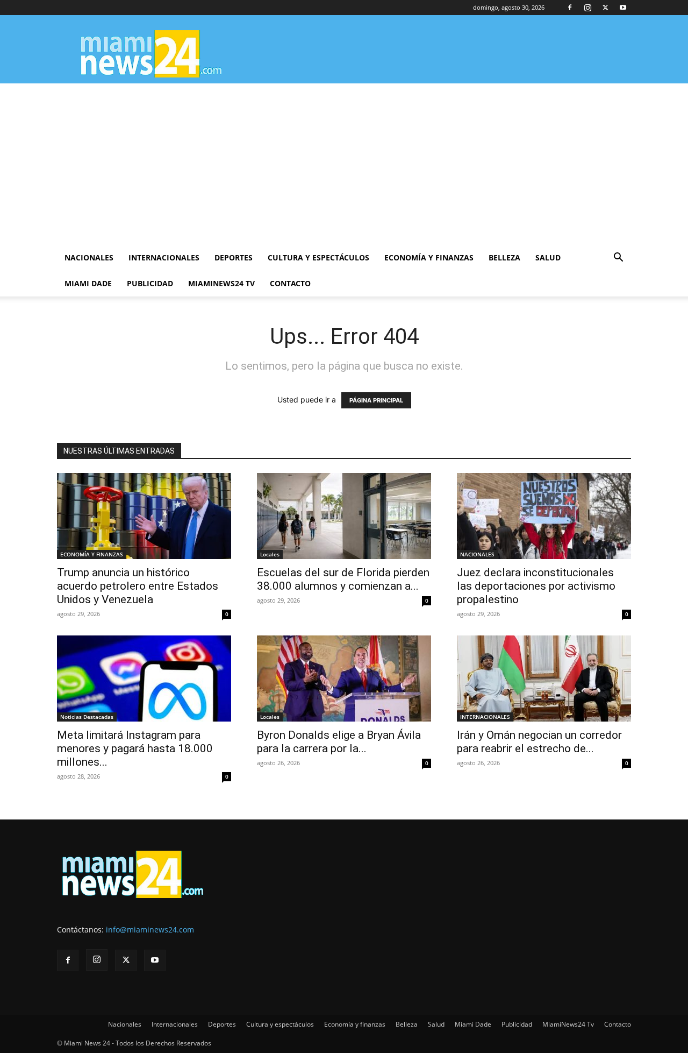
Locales (270, 554)
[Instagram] (587, 7)
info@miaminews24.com (150, 929)
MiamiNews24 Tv (221, 283)
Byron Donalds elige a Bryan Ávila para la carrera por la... (339, 742)
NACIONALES (477, 554)
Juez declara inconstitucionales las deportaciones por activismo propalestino (536, 586)
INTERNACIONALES (485, 716)
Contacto (290, 283)
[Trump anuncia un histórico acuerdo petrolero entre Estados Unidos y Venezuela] (144, 516)
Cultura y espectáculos (318, 257)
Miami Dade (88, 283)
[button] (618, 258)
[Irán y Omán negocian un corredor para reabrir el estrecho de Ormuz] (544, 678)
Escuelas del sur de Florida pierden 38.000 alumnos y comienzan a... (343, 579)
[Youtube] (623, 7)
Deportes (233, 257)
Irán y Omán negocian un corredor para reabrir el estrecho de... (539, 742)
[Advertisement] (344, 164)
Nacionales (88, 257)
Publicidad (150, 283)
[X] (605, 7)
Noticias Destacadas (86, 716)
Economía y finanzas (429, 257)
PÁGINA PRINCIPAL (376, 400)
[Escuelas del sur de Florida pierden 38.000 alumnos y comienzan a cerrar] (344, 516)
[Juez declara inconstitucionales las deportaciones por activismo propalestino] (544, 516)
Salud (548, 257)
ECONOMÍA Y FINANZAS (91, 554)
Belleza (504, 257)
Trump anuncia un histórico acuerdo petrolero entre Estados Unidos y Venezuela (137, 586)
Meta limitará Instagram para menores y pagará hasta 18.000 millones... (135, 748)
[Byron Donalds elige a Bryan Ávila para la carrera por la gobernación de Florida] (344, 678)
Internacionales (163, 257)
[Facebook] (570, 7)
